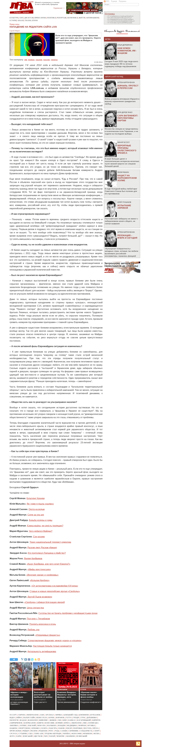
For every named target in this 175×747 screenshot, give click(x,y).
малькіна (51, 725)
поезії (69, 728)
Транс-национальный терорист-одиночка (50, 542)
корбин (59, 723)
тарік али (38, 734)
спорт (97, 731)
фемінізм (87, 734)
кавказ (71, 720)
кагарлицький (84, 720)
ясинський (81, 736)
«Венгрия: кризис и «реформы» (42, 575)
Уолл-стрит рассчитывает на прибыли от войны (43, 694)
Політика (51, 18)
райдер (26, 731)
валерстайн (29, 718)
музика (91, 725)
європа (21, 715)
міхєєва (41, 725)
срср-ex (13, 734)
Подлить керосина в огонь (42, 624)
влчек (51, 718)
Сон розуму (39, 536)
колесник (49, 723)
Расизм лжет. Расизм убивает (42, 547)
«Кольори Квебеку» (39, 580)
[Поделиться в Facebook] (29, 659)
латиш (23, 725)
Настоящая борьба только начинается (52, 646)
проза (95, 728)
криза (67, 723)
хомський (28, 736)
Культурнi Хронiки (36, 498)
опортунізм (24, 728)
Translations (31, 20)
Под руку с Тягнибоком (38, 619)
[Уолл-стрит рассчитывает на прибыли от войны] (44, 675)
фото (12, 736)
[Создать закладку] (35, 659)
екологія (14, 720)
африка (58, 715)
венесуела (41, 718)
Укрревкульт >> (59, 8)
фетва (96, 734)
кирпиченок (16, 723)
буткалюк (95, 715)
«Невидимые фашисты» (47, 635)
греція (76, 718)
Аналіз (20, 20)
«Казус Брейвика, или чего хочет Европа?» (48, 564)
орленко (35, 728)
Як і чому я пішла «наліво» (40, 504)
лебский (32, 725)
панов (61, 728)
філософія (76, 734)
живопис (43, 720)
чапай (52, 736)
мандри (61, 725)
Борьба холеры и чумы (40, 520)
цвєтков (38, 736)
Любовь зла (33, 629)
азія (42, 715)
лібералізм (76, 723)
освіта (44, 728)
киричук (96, 720)
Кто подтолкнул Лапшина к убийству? (47, 553)
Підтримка (122, 1)
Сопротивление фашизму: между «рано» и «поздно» (54, 640)
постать (87, 728)
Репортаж (61, 18)
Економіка (72, 18)
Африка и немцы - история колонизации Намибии (19, 695)
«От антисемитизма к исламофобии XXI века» (54, 586)
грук (83, 718)
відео (12, 718)
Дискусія (28, 18)
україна (54, 60)
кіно (65, 720)
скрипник (73, 731)
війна (19, 718)
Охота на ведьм (37, 509)
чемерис (60, 736)
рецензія (43, 731)
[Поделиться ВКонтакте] (25, 659)
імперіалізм (32, 715)
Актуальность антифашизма (41, 651)
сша (30, 734)
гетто (68, 718)
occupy (13, 715)
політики (77, 728)
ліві (25, 60)
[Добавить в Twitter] (32, 659)
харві (18, 736)
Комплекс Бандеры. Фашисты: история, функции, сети (66, 694)
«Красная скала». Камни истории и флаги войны (89, 694)
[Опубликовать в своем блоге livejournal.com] (22, 659)
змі (59, 720)
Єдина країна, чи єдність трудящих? (45, 526)
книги (40, 723)
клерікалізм (30, 723)
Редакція (114, 1)
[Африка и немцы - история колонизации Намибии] (21, 675)
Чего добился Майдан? (40, 531)
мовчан (31, 60)
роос (51, 731)
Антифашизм (92, 18)
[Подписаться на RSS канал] (38, 659)
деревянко (92, 718)
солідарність (86, 731)
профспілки (15, 731)
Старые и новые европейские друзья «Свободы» (55, 591)
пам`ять (53, 728)
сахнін (64, 731)
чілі (45, 736)
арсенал (49, 715)
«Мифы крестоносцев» (39, 569)
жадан (23, 720)
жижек (53, 720)
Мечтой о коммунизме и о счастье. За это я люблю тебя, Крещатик (47, 3)
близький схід (70, 715)
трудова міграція (53, 734)
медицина (72, 725)
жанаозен (33, 720)
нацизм (39, 60)
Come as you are (35, 515)
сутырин (22, 734)
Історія (13, 20)
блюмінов (84, 715)
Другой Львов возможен (39, 597)
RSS (107, 1)
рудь (57, 731)
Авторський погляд (114, 77)
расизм (46, 60)
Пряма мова (40, 18)
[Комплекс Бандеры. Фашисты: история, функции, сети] (67, 675)
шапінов (70, 736)
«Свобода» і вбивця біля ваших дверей (44, 602)
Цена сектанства (35, 608)
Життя (82, 18)
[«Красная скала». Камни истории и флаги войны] (91, 675)
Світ (21, 18)
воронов (60, 718)
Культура (14, 18)
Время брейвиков (33, 558)
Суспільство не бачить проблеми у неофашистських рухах (67, 613)
